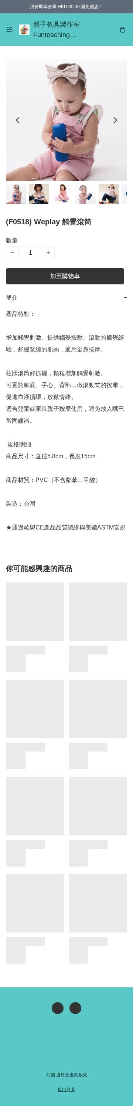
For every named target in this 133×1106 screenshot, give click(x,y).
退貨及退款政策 (71, 1074)
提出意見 (66, 1089)
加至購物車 (65, 276)
